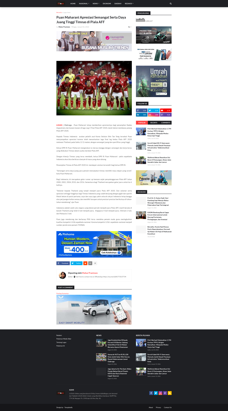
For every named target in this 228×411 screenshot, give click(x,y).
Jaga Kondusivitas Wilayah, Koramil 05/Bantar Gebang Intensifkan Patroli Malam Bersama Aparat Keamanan (118, 343)
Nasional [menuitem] (83, 3)
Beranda (59, 12)
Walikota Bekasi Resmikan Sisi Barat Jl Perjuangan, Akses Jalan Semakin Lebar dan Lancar (159, 159)
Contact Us (168, 407)
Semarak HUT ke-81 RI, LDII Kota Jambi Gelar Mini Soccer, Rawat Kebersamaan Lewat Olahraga (119, 357)
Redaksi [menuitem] (128, 3)
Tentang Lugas (61, 342)
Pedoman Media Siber (63, 339)
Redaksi (59, 335)
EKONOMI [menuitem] (107, 3)
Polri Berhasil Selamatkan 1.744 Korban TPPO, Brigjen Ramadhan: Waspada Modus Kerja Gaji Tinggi (159, 132)
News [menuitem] (95, 3)
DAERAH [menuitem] (117, 3)
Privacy (158, 407)
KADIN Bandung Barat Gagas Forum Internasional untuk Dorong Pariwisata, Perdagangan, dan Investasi (158, 215)
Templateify (68, 407)
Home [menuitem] (73, 3)
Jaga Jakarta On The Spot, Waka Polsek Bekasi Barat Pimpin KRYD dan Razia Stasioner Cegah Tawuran (119, 372)
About (151, 407)
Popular (141, 123)
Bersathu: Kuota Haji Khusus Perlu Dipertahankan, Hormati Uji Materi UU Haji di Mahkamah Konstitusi (159, 230)
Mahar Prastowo (90, 273)
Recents (153, 123)
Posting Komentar (62, 293)
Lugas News (66, 12)
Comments (165, 123)
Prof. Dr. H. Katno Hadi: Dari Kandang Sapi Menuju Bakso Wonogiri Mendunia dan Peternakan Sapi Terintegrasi (158, 201)
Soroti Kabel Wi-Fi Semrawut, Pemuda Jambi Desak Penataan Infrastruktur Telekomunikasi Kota (158, 146)
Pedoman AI (60, 346)
